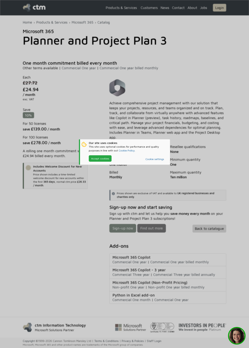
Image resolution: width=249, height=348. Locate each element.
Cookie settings (154, 159)
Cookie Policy (127, 150)
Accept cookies (100, 158)
